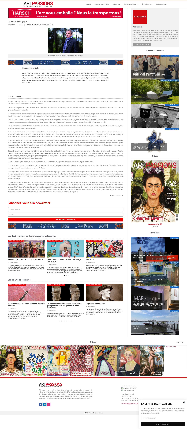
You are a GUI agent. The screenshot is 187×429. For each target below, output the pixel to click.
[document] (93, 214)
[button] (184, 402)
